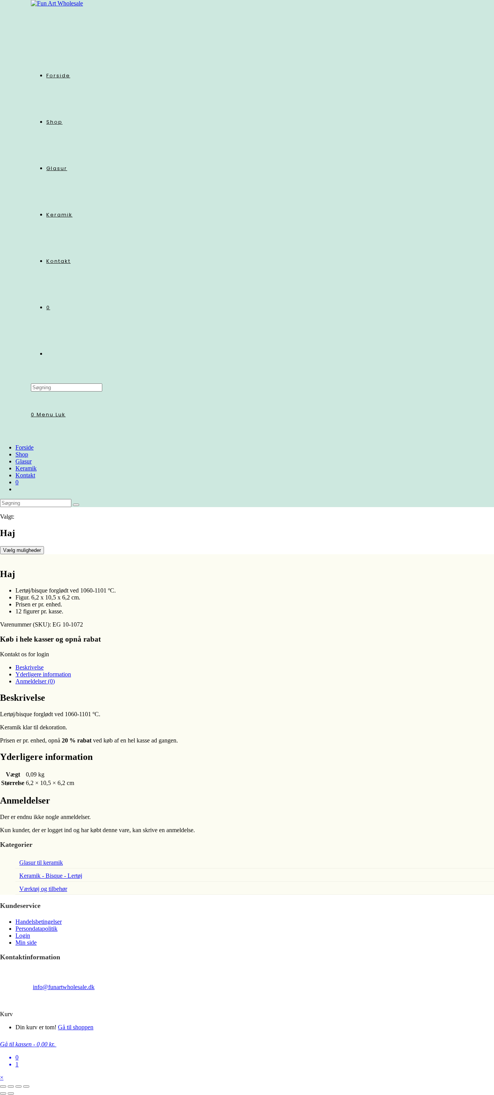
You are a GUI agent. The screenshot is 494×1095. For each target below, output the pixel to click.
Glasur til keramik (41, 862)
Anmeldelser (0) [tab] (35, 681)
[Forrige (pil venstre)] (3, 1093)
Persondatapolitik (36, 928)
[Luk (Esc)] (26, 1086)
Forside (24, 447)
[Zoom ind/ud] (3, 1086)
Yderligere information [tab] (43, 674)
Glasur (23, 461)
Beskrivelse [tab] (29, 667)
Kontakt (25, 475)
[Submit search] (76, 505)
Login (22, 935)
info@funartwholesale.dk (64, 987)
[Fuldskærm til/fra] (11, 1086)
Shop (21, 454)
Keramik (26, 468)
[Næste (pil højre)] (11, 1093)
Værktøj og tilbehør (43, 889)
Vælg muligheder (22, 550)
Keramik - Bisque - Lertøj (50, 875)
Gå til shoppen (75, 1027)
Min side (26, 942)
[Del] (18, 1086)
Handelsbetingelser (38, 921)
